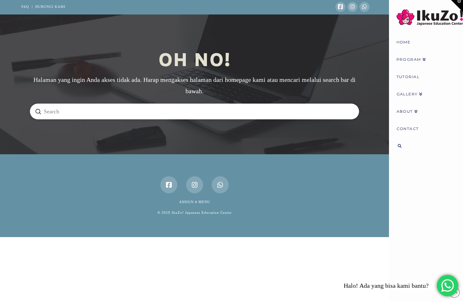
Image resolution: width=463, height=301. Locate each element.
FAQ (25, 7)
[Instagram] (352, 7)
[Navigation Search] (426, 147)
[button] (457, 6)
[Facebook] (340, 7)
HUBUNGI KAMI (50, 7)
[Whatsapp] (364, 7)
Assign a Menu (194, 202)
